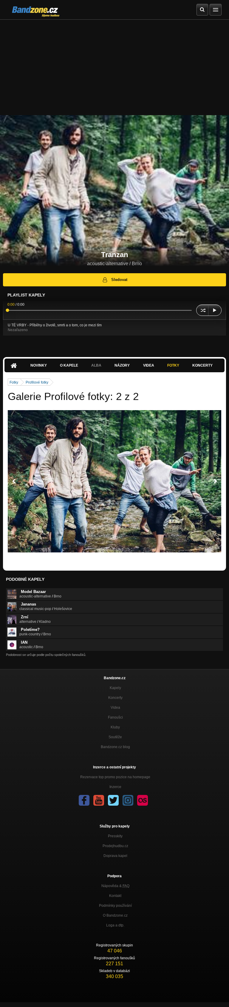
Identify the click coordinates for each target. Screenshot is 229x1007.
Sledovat (119, 279)
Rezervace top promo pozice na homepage (115, 777)
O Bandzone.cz (115, 915)
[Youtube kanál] (98, 800)
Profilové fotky (37, 382)
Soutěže (115, 737)
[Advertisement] (114, 64)
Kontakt (115, 896)
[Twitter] (113, 800)
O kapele (69, 365)
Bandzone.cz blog (115, 747)
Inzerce (115, 787)
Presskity (115, 836)
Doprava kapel (115, 856)
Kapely (115, 688)
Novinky (38, 365)
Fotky (173, 365)
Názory (122, 365)
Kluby (115, 727)
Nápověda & (115, 886)
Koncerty (202, 365)
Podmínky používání (115, 905)
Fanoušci (115, 717)
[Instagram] (128, 800)
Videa (148, 365)
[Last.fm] (142, 800)
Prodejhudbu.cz (115, 846)
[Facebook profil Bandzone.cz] (84, 800)
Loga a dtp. (115, 925)
